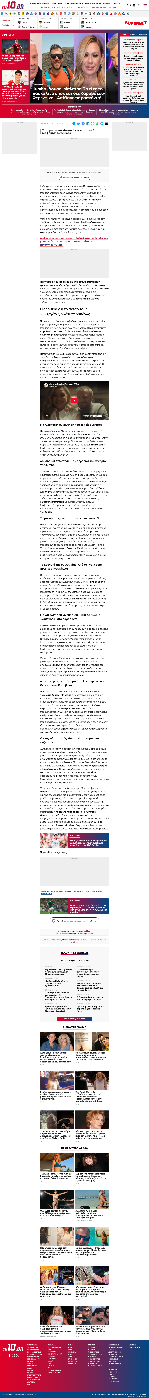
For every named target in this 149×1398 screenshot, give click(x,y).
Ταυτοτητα (95, 1394)
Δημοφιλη (71, 961)
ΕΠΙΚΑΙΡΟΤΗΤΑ (134, 1347)
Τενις (70, 1354)
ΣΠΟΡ (54, 3)
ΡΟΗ (34, 7)
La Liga (30, 1361)
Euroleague (52, 1352)
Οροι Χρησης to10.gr (126, 1394)
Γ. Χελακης (92, 1347)
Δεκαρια (91, 1344)
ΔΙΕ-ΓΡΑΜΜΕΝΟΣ (114, 1352)
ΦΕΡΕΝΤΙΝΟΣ (46, 893)
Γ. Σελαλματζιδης (95, 1354)
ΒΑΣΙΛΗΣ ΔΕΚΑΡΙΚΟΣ (115, 1357)
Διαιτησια (31, 1382)
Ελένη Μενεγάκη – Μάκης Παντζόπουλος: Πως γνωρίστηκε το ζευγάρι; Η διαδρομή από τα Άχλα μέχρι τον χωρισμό (29, 112)
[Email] (106, 124)
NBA (49, 1368)
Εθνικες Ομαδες (33, 1377)
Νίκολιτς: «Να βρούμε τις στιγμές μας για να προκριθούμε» (133, 58)
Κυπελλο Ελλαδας (34, 1375)
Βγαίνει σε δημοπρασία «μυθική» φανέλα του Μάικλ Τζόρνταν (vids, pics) (133, 86)
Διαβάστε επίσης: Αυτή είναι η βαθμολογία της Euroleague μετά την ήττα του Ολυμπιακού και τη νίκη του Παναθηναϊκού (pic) (74, 241)
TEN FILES (115, 3)
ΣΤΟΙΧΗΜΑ (42, 7)
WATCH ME (96, 3)
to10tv (111, 1374)
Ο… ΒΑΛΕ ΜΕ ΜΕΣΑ (114, 1364)
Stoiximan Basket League (55, 1348)
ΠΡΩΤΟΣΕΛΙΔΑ (109, 7)
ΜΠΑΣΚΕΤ (46, 3)
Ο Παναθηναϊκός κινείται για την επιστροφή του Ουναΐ (90, 998)
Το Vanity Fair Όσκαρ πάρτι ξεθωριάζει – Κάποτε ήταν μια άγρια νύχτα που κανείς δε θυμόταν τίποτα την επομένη (74, 112)
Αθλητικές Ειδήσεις (70, 940)
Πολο (70, 1350)
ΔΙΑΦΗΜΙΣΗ (59, 891)
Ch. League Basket (55, 1354)
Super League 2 (33, 1350)
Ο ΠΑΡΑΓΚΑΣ (113, 1354)
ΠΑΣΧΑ (99, 891)
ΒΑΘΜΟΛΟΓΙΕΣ (83, 7)
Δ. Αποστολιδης (94, 1361)
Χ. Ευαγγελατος (94, 1359)
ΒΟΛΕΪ (60, 3)
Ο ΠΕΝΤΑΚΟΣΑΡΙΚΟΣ (115, 1347)
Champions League (34, 1354)
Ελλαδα (50, 1361)
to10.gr (44, 123)
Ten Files (132, 1344)
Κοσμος (30, 1373)
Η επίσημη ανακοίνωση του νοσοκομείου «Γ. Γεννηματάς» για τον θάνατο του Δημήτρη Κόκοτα (133, 71)
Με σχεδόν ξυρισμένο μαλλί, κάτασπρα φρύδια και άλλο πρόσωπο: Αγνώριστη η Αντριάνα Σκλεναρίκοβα (118, 112)
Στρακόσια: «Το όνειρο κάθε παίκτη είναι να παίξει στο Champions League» (133, 46)
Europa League (33, 1357)
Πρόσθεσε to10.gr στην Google (76, 177)
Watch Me (112, 1369)
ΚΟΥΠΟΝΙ (52, 7)
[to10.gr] (13, 5)
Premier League (33, 1359)
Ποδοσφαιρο (32, 1344)
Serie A (30, 1364)
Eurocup (51, 1356)
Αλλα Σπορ (72, 1364)
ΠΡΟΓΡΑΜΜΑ (96, 7)
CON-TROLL (112, 1372)
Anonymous (113, 1344)
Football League (34, 1352)
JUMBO (50, 891)
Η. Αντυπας (92, 1364)
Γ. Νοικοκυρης (93, 1352)
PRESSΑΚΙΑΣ (113, 1359)
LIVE (59, 7)
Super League (32, 1347)
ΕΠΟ (28, 1384)
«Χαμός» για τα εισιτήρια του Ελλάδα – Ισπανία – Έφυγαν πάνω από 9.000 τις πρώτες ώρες (90, 986)
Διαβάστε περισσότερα (74, 1019)
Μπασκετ (52, 1344)
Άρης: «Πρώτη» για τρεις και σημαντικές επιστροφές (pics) (90, 1008)
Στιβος (70, 1357)
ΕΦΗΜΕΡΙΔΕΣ (113, 1379)
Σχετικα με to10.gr (109, 1394)
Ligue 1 (29, 1368)
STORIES (111, 1377)
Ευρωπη (30, 1371)
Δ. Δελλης (91, 1350)
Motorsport (73, 1361)
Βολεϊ (70, 1347)
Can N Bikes (72, 1359)
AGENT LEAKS (113, 1350)
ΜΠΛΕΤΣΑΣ (90, 891)
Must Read (83, 961)
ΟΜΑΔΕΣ (106, 3)
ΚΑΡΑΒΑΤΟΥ (79, 891)
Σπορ (70, 1344)
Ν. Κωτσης (92, 1357)
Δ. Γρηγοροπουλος (95, 1366)
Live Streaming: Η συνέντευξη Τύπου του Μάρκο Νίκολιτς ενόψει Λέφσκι (133, 99)
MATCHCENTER (69, 7)
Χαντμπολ (72, 1352)
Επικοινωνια (141, 1394)
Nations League (33, 1380)
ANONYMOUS (85, 3)
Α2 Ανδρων (52, 1359)
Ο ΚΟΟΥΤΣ (112, 1361)
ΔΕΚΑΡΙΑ (74, 3)
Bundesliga (32, 1366)
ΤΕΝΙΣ (66, 3)
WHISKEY (142, 1396)
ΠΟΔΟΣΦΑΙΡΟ (35, 3)
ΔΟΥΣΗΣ (69, 891)
